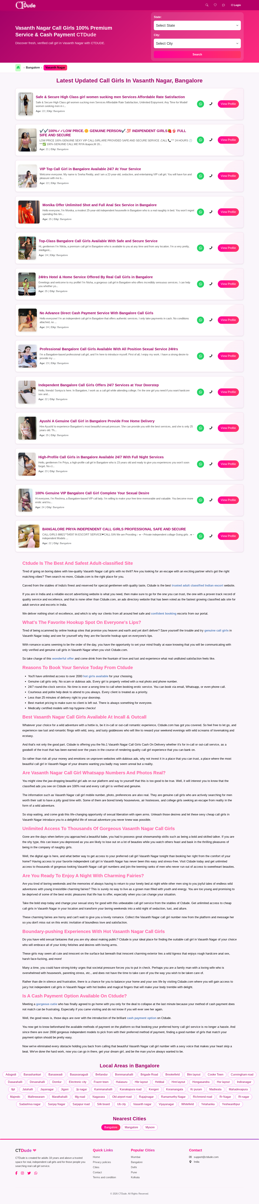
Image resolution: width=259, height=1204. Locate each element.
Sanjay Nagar (56, 1104)
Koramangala (174, 1089)
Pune (134, 1172)
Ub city (121, 1104)
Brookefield (172, 1074)
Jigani (65, 1089)
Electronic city (77, 1081)
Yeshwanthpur (231, 1104)
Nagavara (98, 1096)
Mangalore (131, 1127)
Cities (96, 1167)
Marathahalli (59, 1096)
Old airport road (122, 1096)
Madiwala (215, 1089)
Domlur (56, 1081)
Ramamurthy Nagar (173, 1096)
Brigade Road (149, 1074)
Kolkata (135, 1177)
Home (96, 1156)
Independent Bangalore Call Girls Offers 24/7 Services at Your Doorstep (98, 385)
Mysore (150, 1127)
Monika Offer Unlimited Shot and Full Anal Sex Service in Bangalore (99, 205)
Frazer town (101, 1081)
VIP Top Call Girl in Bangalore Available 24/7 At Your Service (90, 169)
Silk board (103, 1104)
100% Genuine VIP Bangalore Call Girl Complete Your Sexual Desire (92, 493)
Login (237, 5)
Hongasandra (200, 1081)
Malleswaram (36, 1096)
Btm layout (193, 1074)
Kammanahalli (103, 1089)
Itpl (13, 1089)
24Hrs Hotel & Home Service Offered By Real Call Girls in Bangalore (95, 277)
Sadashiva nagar (30, 1104)
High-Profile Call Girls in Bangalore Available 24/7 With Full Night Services (101, 457)
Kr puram (196, 1089)
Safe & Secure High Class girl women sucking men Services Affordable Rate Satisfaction (110, 97)
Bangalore (33, 67)
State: (158, 17)
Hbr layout (141, 1081)
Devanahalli (37, 1081)
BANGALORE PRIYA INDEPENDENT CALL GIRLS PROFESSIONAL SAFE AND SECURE (114, 529)
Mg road (80, 1096)
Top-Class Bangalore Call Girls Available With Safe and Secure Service (98, 241)
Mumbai (135, 1156)
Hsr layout (223, 1081)
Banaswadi (55, 1074)
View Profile (228, 103)
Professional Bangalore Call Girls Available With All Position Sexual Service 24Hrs (109, 349)
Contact (97, 1172)
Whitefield (187, 1104)
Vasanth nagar (142, 1104)
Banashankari (32, 1074)
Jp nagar (81, 1089)
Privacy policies (102, 1162)
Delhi (134, 1167)
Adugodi (11, 1074)
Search (197, 54)
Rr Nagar (225, 1096)
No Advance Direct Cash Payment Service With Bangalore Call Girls (96, 313)
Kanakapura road (130, 1089)
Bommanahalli (124, 1074)
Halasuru (121, 1081)
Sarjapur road (81, 1104)
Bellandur (101, 1074)
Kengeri (154, 1089)
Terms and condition (104, 1177)
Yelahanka (208, 1104)
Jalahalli (27, 1089)
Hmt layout (178, 1081)
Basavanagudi (79, 1074)
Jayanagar (47, 1089)
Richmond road (202, 1096)
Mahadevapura (238, 1089)
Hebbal (159, 1081)
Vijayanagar (166, 1104)
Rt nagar (243, 1096)
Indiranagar (244, 1081)
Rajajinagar (146, 1096)
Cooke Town (215, 1074)
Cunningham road (242, 1074)
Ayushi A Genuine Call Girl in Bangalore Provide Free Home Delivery (97, 421)
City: (157, 35)
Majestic (15, 1096)
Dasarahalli (15, 1081)
